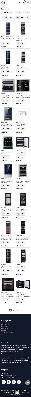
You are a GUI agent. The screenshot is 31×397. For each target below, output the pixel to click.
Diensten (4, 330)
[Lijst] (22, 17)
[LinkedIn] (14, 382)
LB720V (3, 207)
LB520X (3, 179)
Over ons (4, 326)
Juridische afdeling (7, 332)
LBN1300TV (5, 236)
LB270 (3, 93)
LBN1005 (19, 207)
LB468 (18, 150)
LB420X (18, 122)
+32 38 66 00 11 (9, 377)
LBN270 (18, 292)
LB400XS (4, 122)
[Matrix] (18, 17)
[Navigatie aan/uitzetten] (28, 2)
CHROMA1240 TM (6, 37)
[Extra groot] (19, 382)
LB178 (18, 65)
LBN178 (18, 264)
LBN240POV (5, 292)
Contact (3, 334)
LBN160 (3, 264)
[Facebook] (4, 382)
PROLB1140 (19, 37)
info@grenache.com (10, 375)
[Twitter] (9, 382)
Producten (4, 328)
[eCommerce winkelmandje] (19, 2)
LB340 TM (19, 93)
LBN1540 (19, 236)
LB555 (18, 179)
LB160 (3, 65)
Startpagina (5, 324)
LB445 (3, 150)
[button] (3, 43)
